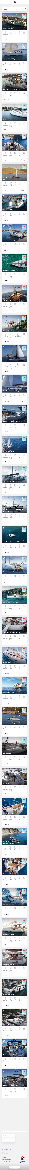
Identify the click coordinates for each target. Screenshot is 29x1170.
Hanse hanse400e (8, 29)
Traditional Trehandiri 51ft (11, 542)
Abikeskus (4, 1157)
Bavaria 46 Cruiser (8, 813)
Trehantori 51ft (7, 300)
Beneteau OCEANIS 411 (10, 270)
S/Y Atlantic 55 (7, 330)
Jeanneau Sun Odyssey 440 (11, 632)
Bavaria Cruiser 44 (8, 1055)
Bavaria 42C (7, 783)
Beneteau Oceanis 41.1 (10, 964)
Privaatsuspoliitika (6, 1161)
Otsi (5, 9)
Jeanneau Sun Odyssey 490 (11, 723)
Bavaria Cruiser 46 (8, 451)
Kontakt (4, 1163)
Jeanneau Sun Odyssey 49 (11, 481)
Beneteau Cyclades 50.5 (10, 1085)
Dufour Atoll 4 (7, 210)
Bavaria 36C (7, 753)
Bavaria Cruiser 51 (8, 994)
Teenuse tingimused (7, 1159)
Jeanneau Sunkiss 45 (11, 149)
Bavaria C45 (7, 662)
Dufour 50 (6, 119)
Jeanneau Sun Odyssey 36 (11, 59)
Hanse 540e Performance (11, 602)
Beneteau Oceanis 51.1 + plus (12, 391)
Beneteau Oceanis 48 (9, 934)
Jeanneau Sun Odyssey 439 (11, 240)
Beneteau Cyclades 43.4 (10, 421)
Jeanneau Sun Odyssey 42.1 (11, 89)
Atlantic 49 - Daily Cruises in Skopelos (14, 361)
